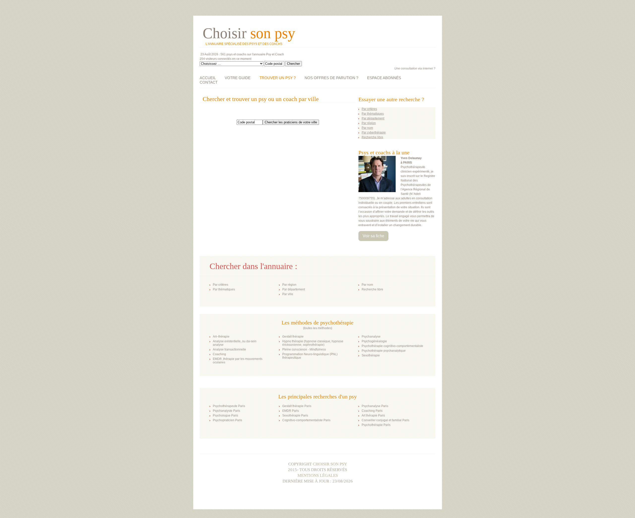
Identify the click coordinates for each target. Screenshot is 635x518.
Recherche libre (372, 289)
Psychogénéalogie (374, 341)
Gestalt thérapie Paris (296, 406)
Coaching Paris (372, 411)
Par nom (367, 284)
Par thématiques (224, 289)
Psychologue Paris (225, 415)
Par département (293, 289)
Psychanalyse (371, 336)
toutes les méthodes (317, 328)
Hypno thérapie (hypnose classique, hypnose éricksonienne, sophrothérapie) (312, 343)
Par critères (220, 284)
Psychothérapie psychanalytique (384, 350)
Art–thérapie (221, 336)
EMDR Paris (290, 411)
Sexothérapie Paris (295, 415)
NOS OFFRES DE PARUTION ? (331, 78)
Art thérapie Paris (373, 415)
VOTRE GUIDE (238, 78)
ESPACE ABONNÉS (384, 78)
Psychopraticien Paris (227, 420)
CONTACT (209, 82)
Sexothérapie (371, 355)
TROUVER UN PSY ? (277, 78)
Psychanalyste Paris (226, 411)
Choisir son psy (330, 464)
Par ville (287, 294)
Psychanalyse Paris (375, 406)
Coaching (219, 354)
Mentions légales (317, 475)
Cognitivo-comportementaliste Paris (306, 420)
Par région (289, 284)
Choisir (249, 33)
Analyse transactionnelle (229, 349)
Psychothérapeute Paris (229, 406)
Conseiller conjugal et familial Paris (385, 420)
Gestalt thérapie (293, 336)
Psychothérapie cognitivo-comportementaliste (392, 346)
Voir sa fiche (373, 236)
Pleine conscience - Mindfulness (304, 349)
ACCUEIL (208, 78)
